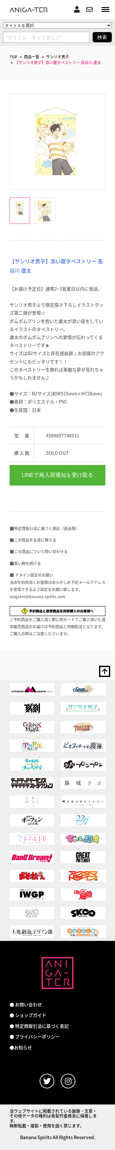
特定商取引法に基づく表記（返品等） (46, 528)
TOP (13, 56)
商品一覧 (31, 56)
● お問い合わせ (26, 1004)
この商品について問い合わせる (41, 551)
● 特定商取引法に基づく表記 (39, 1026)
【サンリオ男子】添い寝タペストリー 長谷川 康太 (58, 62)
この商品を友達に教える (35, 540)
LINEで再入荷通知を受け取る (57, 475)
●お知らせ (21, 1047)
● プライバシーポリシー (35, 1036)
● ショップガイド (28, 1015)
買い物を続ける (27, 563)
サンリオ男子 (57, 56)
